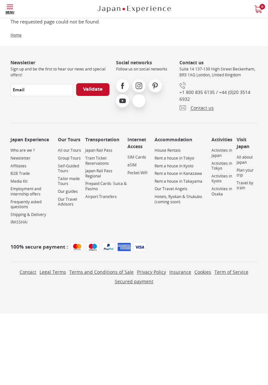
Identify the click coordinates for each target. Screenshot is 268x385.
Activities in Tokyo (221, 166)
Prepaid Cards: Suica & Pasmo (106, 186)
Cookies (202, 272)
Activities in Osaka (221, 191)
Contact (28, 272)
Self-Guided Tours (68, 168)
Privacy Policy (151, 272)
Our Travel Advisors (67, 202)
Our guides (68, 191)
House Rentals (168, 150)
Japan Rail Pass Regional (98, 173)
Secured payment (134, 281)
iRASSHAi (18, 222)
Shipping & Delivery (28, 214)
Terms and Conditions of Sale (101, 272)
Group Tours (69, 158)
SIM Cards (136, 157)
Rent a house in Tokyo (174, 158)
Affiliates (18, 165)
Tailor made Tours (69, 181)
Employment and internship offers (25, 191)
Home (16, 35)
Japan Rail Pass (98, 150)
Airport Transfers (101, 196)
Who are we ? (22, 150)
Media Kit (18, 181)
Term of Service (231, 272)
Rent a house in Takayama (178, 181)
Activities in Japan (221, 153)
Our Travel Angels (171, 188)
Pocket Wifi (137, 172)
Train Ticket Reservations (97, 161)
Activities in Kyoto (221, 179)
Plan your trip (245, 173)
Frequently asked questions (26, 204)
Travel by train (245, 185)
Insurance (180, 272)
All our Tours (69, 150)
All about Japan (245, 160)
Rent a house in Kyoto (174, 165)
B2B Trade (20, 173)
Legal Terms (53, 272)
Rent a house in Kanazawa (178, 173)
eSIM (132, 164)
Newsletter (20, 158)
